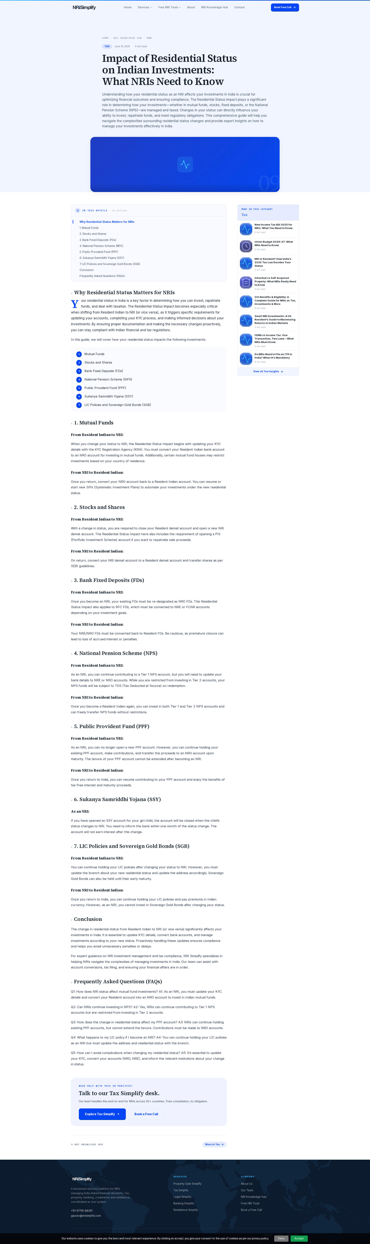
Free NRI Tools (168, 7)
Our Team (247, 1190)
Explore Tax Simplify (100, 1114)
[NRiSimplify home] (84, 7)
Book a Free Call (146, 1114)
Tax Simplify (180, 1190)
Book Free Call (282, 7)
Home (128, 7)
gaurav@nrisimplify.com (86, 1215)
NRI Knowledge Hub (214, 7)
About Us (246, 1183)
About (191, 7)
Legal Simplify (182, 1196)
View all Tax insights (266, 371)
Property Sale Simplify (187, 1183)
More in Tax (212, 1144)
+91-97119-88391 (81, 1210)
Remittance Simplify (185, 1209)
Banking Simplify (183, 1203)
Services (143, 7)
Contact (239, 7)
